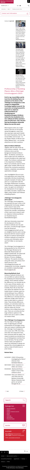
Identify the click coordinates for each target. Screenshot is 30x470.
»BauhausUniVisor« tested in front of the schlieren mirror (18, 370)
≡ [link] (29, 1)
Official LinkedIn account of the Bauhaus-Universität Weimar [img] (4, 452)
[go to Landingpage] (7, 1)
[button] (23, 400)
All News (21, 391)
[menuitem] (18, 6)
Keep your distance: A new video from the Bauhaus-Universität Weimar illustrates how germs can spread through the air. (18, 379)
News (9, 9)
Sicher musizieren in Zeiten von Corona (17, 365)
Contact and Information (9, 13)
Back (8, 391)
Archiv (7, 425)
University (3, 9)
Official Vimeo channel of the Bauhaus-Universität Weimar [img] (7, 452)
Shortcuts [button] (4, 5)
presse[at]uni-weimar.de (14, 437)
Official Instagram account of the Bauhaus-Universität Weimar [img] (1, 452)
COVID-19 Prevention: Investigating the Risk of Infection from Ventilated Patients (18, 360)
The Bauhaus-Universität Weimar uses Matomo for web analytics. (15, 466)
